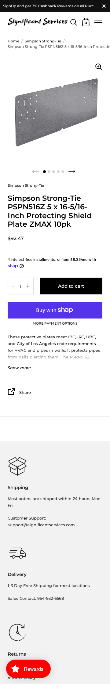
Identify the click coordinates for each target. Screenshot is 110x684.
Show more (19, 367)
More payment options (55, 324)
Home (13, 41)
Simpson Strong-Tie (43, 41)
